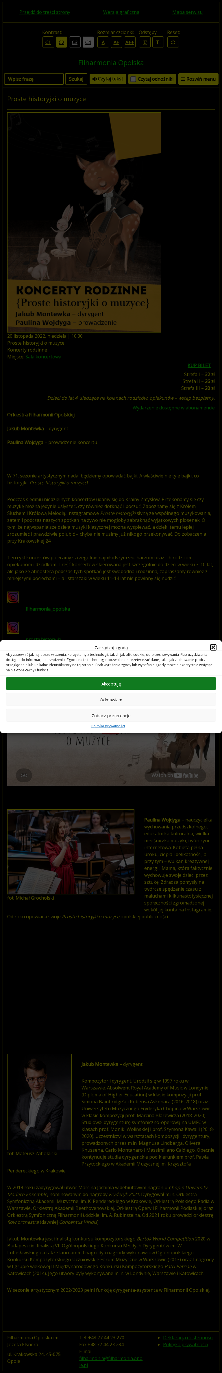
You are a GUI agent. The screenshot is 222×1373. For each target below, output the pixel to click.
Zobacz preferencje (111, 715)
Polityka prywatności (108, 726)
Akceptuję (111, 683)
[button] (213, 647)
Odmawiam (111, 699)
